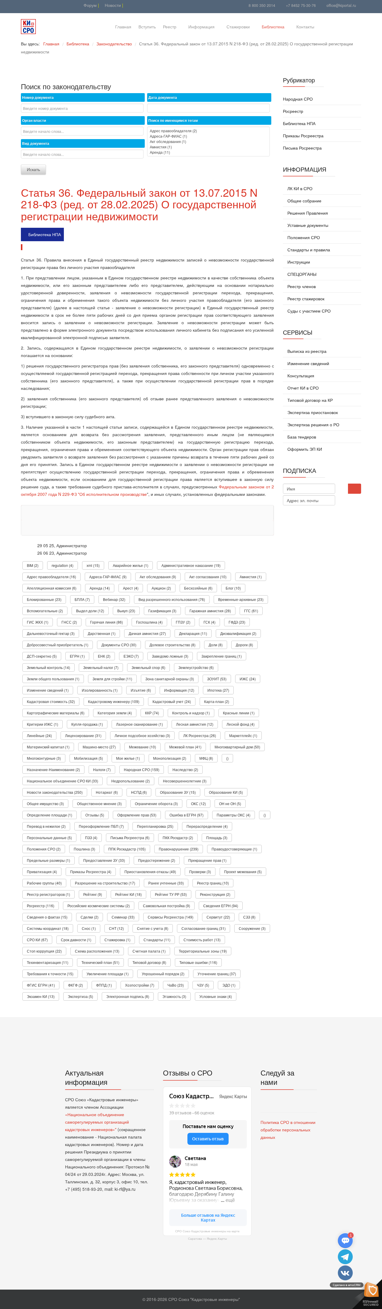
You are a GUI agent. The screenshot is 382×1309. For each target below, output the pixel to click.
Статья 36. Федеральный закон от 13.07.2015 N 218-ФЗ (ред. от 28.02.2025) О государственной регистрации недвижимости (139, 203)
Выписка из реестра (306, 351)
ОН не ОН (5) (230, 803)
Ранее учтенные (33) (166, 882)
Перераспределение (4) (207, 826)
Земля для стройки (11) (112, 678)
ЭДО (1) (228, 984)
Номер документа (38, 97)
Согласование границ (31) (203, 928)
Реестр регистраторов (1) (48, 894)
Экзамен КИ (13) (41, 996)
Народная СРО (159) (141, 769)
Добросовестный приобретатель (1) (57, 644)
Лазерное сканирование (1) (139, 724)
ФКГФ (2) (75, 984)
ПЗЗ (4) (91, 837)
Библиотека (273, 27)
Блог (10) (233, 587)
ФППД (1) (104, 984)
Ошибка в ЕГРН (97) (187, 814)
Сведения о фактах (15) (47, 916)
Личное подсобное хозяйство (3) (142, 735)
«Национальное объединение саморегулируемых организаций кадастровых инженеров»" (97, 1121)
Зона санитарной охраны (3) (169, 678)
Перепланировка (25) (155, 826)
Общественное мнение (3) (99, 803)
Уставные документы (307, 225)
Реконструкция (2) (215, 894)
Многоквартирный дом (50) (237, 746)
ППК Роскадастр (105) (127, 848)
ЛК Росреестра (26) (199, 735)
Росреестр (293, 111)
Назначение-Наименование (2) (53, 769)
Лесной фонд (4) (241, 724)
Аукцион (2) (161, 587)
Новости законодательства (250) (55, 792)
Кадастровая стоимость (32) (51, 701)
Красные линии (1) (239, 712)
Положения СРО (303, 237)
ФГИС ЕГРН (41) (41, 984)
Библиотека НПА (44, 234)
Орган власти (34, 120)
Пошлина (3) (84, 848)
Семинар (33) (123, 916)
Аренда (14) (100, 587)
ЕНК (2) (104, 656)
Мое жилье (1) (128, 758)
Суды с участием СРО (308, 311)
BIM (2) (32, 565)
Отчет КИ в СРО (302, 388)
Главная (123, 27)
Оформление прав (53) (136, 814)
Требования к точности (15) (50, 973)
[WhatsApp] (39, 5)
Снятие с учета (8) (152, 928)
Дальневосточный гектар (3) (51, 633)
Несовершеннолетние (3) (185, 780)
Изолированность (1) (100, 690)
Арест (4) (130, 587)
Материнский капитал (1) (48, 746)
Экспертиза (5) (80, 996)
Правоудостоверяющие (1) (234, 848)
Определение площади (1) (49, 814)
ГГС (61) (251, 610)
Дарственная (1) (101, 633)
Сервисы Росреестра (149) (170, 916)
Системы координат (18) (48, 928)
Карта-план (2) (216, 701)
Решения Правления (307, 213)
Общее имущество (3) (45, 803)
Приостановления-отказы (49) (150, 871)
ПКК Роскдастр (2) (178, 837)
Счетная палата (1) (149, 950)
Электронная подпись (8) (127, 996)
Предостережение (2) (156, 860)
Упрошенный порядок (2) (163, 973)
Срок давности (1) (76, 939)
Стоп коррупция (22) (44, 950)
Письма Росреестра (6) (130, 837)
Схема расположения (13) (97, 950)
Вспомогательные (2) (45, 610)
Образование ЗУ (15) (178, 792)
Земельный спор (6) (148, 667)
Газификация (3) (162, 610)
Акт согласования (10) (208, 576)
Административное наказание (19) (191, 565)
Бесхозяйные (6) (198, 587)
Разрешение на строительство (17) (105, 882)
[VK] (32, 5)
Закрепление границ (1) (221, 656)
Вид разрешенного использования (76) (171, 599)
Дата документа (162, 97)
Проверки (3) (200, 871)
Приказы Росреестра (303, 136)
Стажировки (238, 27)
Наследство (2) (185, 769)
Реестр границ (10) (213, 882)
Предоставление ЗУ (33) (104, 860)
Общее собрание (303, 201)
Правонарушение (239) (178, 848)
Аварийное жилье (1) (130, 565)
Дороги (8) (244, 644)
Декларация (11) (193, 633)
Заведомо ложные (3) (170, 656)
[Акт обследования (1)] (208, 141)
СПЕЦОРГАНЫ (301, 274)
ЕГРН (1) (77, 656)
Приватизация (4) (42, 871)
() (227, 758)
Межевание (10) (142, 746)
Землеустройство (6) (196, 667)
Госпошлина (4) (149, 621)
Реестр (169, 27)
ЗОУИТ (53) (217, 678)
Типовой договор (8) (149, 962)
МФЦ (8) (206, 758)
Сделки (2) (89, 916)
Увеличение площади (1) (108, 973)
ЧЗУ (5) (203, 984)
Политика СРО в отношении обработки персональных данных (288, 1129)
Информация (201, 27)
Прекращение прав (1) (207, 860)
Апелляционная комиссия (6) (51, 587)
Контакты (305, 27)
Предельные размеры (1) (48, 860)
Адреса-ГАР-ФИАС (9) (108, 576)
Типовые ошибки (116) (198, 962)
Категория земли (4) (115, 712)
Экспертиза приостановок (312, 412)
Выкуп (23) (126, 610)
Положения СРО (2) (44, 848)
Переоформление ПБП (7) (101, 826)
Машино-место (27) (99, 746)
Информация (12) (179, 690)
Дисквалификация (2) (238, 633)
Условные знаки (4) (215, 996)
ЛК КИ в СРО (299, 188)
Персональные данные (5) (49, 837)
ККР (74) (152, 712)
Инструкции (298, 262)
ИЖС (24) (248, 678)
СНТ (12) (116, 928)
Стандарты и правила (308, 250)
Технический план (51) (100, 962)
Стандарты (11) (157, 939)
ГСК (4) (209, 621)
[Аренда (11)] (208, 152)
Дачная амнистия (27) (147, 633)
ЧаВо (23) (175, 984)
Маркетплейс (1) (243, 735)
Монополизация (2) (169, 758)
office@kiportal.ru (341, 5)
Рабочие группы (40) (44, 882)
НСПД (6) (139, 792)
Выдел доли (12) (90, 610)
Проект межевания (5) (243, 871)
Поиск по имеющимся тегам (173, 120)
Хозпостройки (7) (139, 984)
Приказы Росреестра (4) (90, 871)
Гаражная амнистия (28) (210, 610)
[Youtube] (24, 5)
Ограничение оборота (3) (156, 803)
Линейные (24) (39, 735)
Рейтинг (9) (92, 894)
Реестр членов (301, 286)
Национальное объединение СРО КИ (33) (62, 780)
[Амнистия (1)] (208, 147)
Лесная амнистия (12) (194, 724)
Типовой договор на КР (309, 400)
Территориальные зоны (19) (203, 950)
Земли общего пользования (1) (53, 678)
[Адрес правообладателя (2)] (208, 130)
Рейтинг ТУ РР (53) (171, 894)
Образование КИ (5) (226, 792)
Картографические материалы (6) (55, 712)
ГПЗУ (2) (183, 621)
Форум (89, 5)
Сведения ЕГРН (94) (220, 905)
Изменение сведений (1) (48, 690)
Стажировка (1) (117, 939)
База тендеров (301, 437)
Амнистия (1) (251, 576)
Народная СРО (298, 99)
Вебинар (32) (114, 599)
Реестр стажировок (305, 299)
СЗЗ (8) (249, 916)
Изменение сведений (307, 363)
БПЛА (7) (82, 599)
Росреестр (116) (40, 905)
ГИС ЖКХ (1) (37, 621)
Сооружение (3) (252, 928)
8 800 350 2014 (262, 5)
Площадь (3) (216, 837)
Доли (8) (216, 644)
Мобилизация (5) (88, 758)
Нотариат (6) (107, 792)
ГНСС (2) (69, 621)
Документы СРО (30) (118, 644)
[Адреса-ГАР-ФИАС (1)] (208, 136)
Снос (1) (89, 928)
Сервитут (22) (218, 916)
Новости (112, 5)
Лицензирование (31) (83, 735)
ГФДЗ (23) (237, 621)
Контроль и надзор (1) (191, 712)
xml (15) (93, 565)
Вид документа (35, 143)
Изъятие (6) (141, 690)
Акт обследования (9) (158, 576)
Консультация (300, 376)
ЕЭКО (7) (131, 656)
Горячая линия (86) (106, 621)
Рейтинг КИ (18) (128, 894)
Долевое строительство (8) (172, 644)
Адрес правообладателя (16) (51, 576)
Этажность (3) (174, 996)
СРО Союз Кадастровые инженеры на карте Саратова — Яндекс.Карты (207, 1235)
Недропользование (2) (130, 780)
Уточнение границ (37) (217, 973)
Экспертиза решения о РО (312, 424)
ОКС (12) (198, 803)
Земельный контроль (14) (48, 667)
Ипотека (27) (218, 690)
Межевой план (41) (185, 746)
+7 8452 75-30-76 (301, 5)
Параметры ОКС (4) (233, 814)
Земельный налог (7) (100, 667)
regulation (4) (62, 565)
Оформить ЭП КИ (304, 449)
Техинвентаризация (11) (47, 962)
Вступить (147, 27)
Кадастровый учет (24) (172, 701)
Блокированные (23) (44, 599)
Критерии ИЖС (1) (42, 724)
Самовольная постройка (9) (166, 905)
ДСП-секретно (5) (42, 656)
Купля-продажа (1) (87, 724)
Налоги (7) (102, 769)
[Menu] (327, 26)
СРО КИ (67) (37, 939)
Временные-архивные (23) (241, 599)
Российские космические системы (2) (98, 905)
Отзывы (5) (94, 814)
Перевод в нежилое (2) (46, 826)
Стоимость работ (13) (202, 939)
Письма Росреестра (302, 148)
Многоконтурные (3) (44, 758)
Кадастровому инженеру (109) (113, 701)
